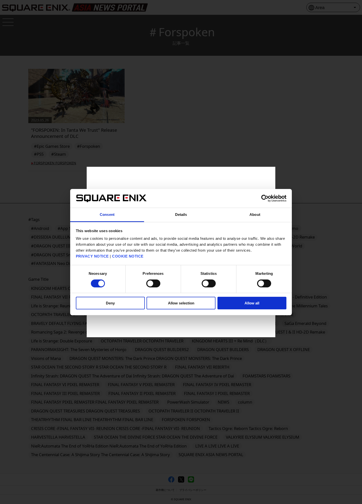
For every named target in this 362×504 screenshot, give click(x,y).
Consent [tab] (107, 214)
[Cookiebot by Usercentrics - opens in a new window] (264, 198)
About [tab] (254, 214)
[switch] (153, 283)
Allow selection (181, 303)
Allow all (252, 303)
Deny (110, 303)
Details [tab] (181, 214)
